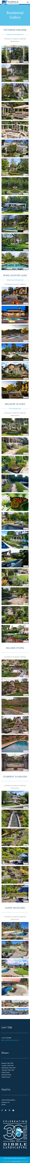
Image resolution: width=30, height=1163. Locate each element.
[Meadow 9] (15, 577)
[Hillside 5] (15, 743)
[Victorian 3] (15, 92)
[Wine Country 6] (15, 390)
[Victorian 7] (15, 167)
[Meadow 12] (15, 634)
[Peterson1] (15, 1003)
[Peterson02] (15, 968)
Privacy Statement (6, 1161)
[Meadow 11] (15, 615)
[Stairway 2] (15, 818)
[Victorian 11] (15, 242)
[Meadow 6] (15, 521)
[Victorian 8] (15, 186)
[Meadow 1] (15, 427)
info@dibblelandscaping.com (11, 1040)
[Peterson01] (15, 931)
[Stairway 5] (15, 875)
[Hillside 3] (15, 706)
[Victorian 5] (15, 129)
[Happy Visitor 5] (15, 502)
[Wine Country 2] (15, 314)
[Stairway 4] (15, 856)
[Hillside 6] (15, 762)
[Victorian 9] (15, 205)
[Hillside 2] (15, 687)
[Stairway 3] (15, 837)
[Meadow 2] (15, 446)
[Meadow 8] (15, 558)
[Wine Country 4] (15, 352)
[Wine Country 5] (15, 371)
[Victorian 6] (15, 148)
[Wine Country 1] (15, 296)
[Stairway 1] (15, 799)
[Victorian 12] (15, 261)
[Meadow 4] (15, 483)
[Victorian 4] (15, 111)
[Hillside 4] (15, 725)
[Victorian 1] (15, 54)
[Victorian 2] (15, 73)
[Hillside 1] (15, 668)
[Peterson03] (15, 987)
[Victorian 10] (15, 223)
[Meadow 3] (15, 464)
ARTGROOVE (24, 1161)
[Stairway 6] (15, 893)
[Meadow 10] (15, 596)
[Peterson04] (15, 949)
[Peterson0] (15, 1011)
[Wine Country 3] (15, 333)
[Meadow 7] (15, 540)
